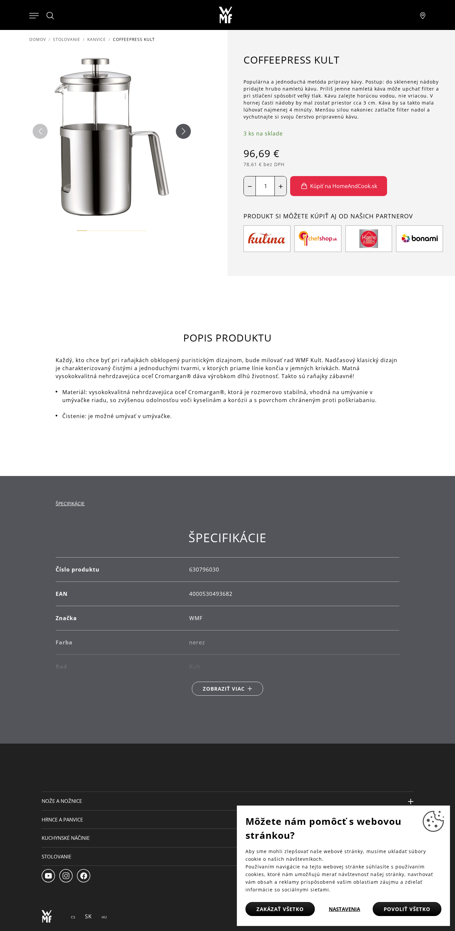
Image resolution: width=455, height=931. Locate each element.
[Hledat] (51, 15)
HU (104, 917)
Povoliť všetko (407, 909)
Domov (37, 39)
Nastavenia (344, 909)
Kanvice (96, 39)
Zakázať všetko (280, 909)
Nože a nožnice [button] (62, 801)
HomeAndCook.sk (338, 221)
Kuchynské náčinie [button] (66, 837)
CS (73, 917)
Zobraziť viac (224, 688)
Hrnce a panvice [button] (62, 819)
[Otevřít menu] (34, 15)
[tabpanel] (227, 613)
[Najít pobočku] (423, 15)
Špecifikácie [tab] (70, 503)
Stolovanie (66, 39)
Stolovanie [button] (56, 856)
